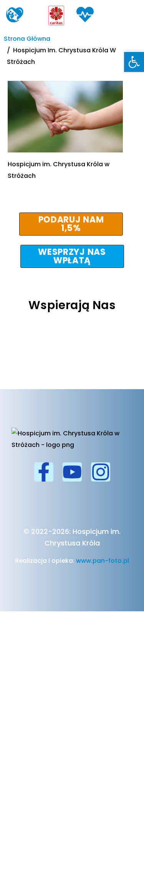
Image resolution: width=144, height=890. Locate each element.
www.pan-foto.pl (102, 560)
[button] (134, 62)
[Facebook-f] (43, 472)
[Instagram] (100, 472)
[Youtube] (72, 472)
